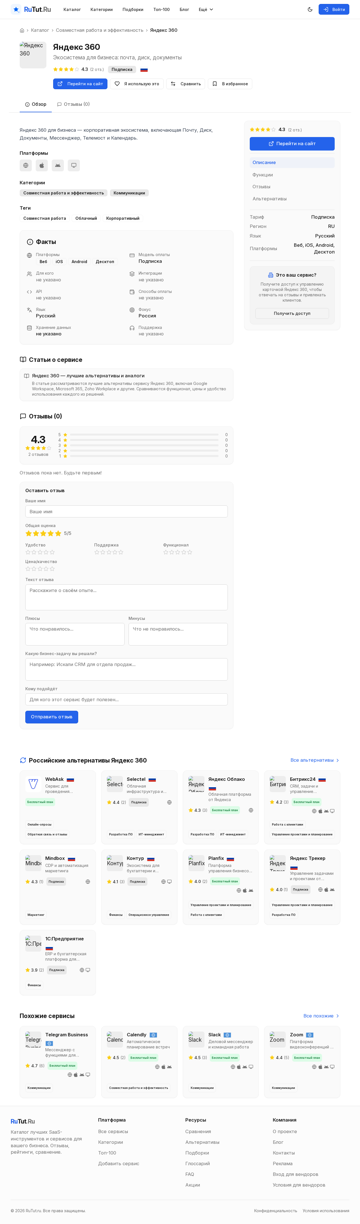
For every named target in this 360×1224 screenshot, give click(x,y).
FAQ (189, 1174)
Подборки (133, 9)
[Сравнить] (88, 778)
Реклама (282, 1163)
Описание (264, 162)
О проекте (285, 1131)
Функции (263, 174)
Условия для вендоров (299, 1185)
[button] (28, 533)
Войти (338, 9)
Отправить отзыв (52, 716)
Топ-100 (161, 9)
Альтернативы (270, 198)
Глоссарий (197, 1163)
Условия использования (326, 1210)
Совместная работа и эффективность (99, 30)
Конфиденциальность (275, 1210)
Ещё (203, 9)
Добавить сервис (118, 1163)
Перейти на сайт (85, 83)
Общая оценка (40, 525)
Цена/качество (41, 561)
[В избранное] (77, 778)
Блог (184, 9)
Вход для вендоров (295, 1174)
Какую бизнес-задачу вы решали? (61, 653)
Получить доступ (292, 313)
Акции (192, 1185)
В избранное (235, 83)
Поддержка (106, 544)
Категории (102, 9)
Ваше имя (35, 500)
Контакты (284, 1153)
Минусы (137, 618)
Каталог (72, 9)
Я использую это (141, 83)
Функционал (176, 544)
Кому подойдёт (41, 688)
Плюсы (32, 618)
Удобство (35, 544)
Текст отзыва (39, 579)
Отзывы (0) (77, 104)
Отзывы (261, 186)
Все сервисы (113, 1131)
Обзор (39, 104)
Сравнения (198, 1131)
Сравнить (191, 83)
